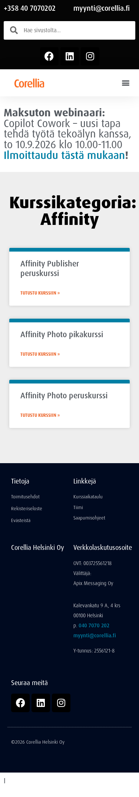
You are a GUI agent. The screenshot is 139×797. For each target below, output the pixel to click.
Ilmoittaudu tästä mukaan (64, 155)
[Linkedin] (69, 56)
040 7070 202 (94, 625)
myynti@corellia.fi (101, 8)
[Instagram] (90, 56)
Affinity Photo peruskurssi (63, 396)
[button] (125, 83)
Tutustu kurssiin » (40, 293)
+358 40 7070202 (30, 8)
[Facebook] (49, 56)
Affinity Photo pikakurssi (61, 334)
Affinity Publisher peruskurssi (49, 269)
